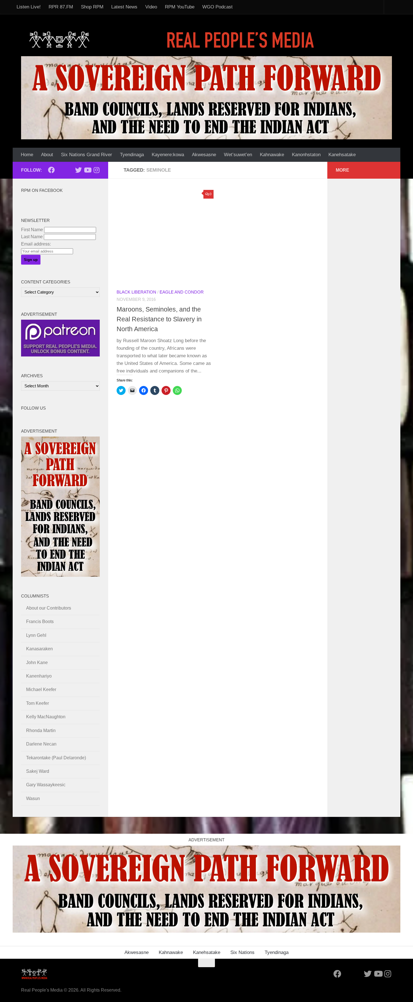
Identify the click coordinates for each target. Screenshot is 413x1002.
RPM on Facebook (42, 190)
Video (151, 7)
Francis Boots (40, 621)
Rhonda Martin (41, 730)
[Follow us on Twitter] (78, 170)
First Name (32, 229)
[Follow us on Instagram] (96, 170)
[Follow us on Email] (60, 170)
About (47, 154)
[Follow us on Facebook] (51, 170)
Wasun (33, 798)
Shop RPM (92, 7)
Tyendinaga (132, 154)
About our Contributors (48, 608)
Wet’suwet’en (238, 154)
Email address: (36, 244)
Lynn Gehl (36, 635)
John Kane (37, 662)
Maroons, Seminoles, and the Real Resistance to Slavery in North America (159, 319)
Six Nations (242, 952)
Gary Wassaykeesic (45, 784)
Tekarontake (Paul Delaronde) (56, 757)
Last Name (32, 236)
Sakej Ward (37, 771)
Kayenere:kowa (168, 154)
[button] (165, 235)
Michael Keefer (41, 689)
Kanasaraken (39, 648)
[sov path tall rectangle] (60, 575)
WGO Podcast (217, 7)
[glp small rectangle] (60, 355)
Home (27, 154)
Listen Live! (29, 7)
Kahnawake (272, 154)
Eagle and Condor (182, 292)
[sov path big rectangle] (206, 97)
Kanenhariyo (39, 676)
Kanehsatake (342, 154)
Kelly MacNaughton (45, 716)
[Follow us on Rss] (69, 170)
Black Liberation (136, 292)
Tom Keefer (37, 703)
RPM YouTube (179, 7)
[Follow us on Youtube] (87, 170)
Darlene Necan (41, 744)
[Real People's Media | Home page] (173, 39)
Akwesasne (204, 154)
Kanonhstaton (306, 154)
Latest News (124, 7)
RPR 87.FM (61, 7)
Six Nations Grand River (86, 154)
